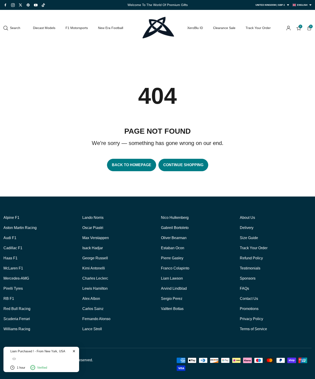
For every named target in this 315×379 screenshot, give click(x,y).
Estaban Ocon (172, 248)
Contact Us (249, 299)
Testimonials (250, 268)
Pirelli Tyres (13, 288)
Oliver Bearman (174, 238)
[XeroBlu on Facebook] (5, 5)
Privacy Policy (251, 319)
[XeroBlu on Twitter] (20, 5)
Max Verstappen (95, 238)
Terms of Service (253, 329)
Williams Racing (16, 329)
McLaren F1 (13, 268)
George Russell (95, 258)
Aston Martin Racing (20, 228)
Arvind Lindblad (174, 288)
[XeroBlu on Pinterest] (28, 5)
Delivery (246, 228)
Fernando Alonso (96, 319)
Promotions (249, 309)
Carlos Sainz (93, 309)
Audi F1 (9, 238)
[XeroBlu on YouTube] (36, 5)
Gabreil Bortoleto (175, 228)
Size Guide (249, 238)
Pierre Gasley (172, 258)
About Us (247, 218)
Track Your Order (253, 248)
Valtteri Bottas (172, 309)
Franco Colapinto (175, 268)
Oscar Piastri (92, 228)
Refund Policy (251, 258)
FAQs (244, 288)
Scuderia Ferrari (16, 319)
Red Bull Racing (16, 309)
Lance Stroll (92, 329)
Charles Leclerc (95, 278)
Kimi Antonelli (93, 268)
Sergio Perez (171, 299)
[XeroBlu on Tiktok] (43, 5)
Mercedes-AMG (16, 278)
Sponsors (248, 278)
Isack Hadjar (92, 248)
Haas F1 (10, 258)
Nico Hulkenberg (175, 218)
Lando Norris (93, 218)
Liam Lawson (172, 278)
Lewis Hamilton (95, 288)
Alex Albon (91, 299)
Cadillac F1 (12, 248)
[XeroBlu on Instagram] (13, 5)
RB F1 (8, 299)
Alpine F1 (11, 218)
